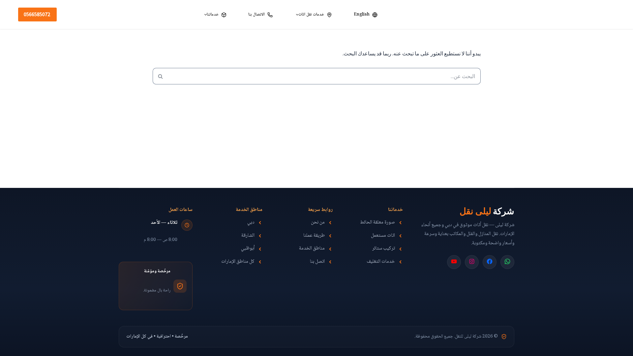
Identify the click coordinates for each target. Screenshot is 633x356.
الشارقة (248, 236)
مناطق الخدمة (312, 249)
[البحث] (160, 76)
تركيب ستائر (383, 249)
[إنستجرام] (471, 261)
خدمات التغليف (381, 262)
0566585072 (37, 14)
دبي (251, 223)
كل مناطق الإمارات (238, 262)
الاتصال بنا (256, 14)
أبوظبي (248, 249)
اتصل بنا (317, 262)
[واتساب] (507, 261)
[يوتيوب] (454, 261)
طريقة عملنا (314, 236)
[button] (297, 15)
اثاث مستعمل (383, 236)
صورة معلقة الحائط (377, 223)
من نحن (318, 223)
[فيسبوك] (489, 261)
